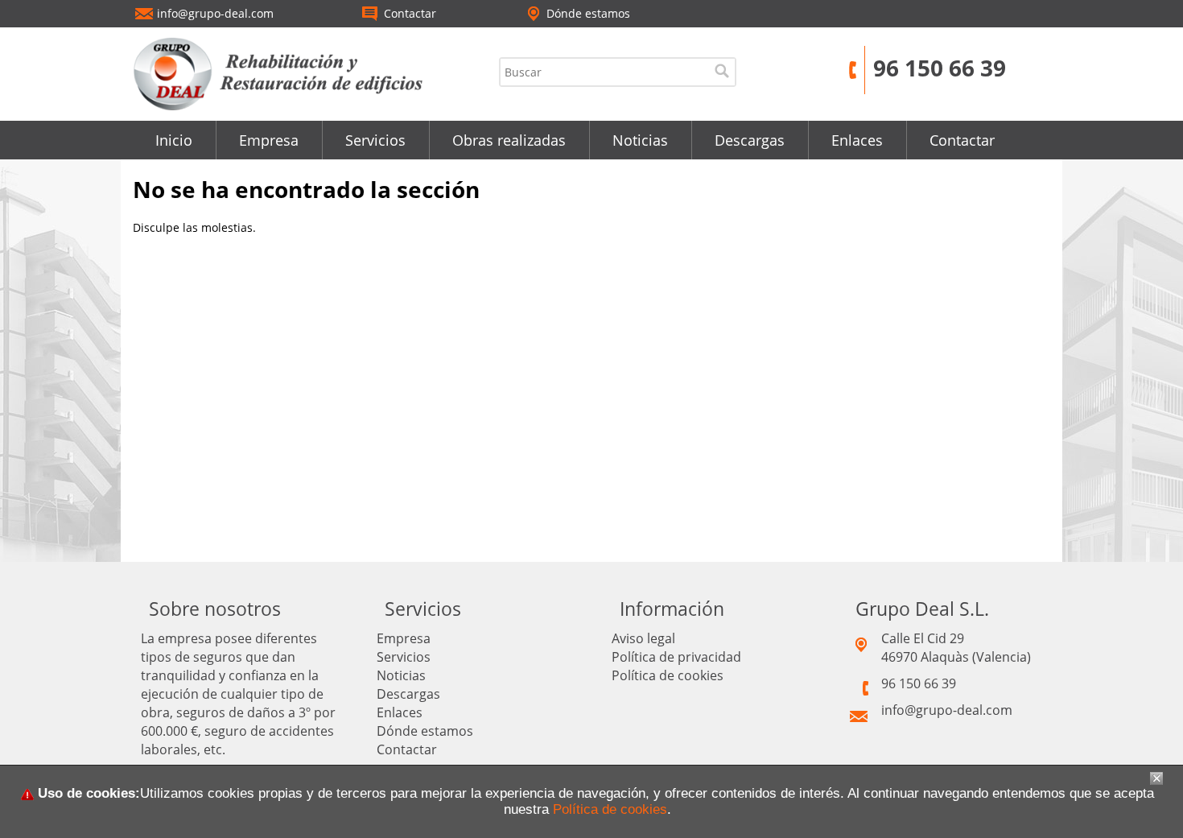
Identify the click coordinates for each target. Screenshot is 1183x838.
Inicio (173, 140)
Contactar (962, 140)
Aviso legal (643, 638)
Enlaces (857, 140)
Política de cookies (667, 675)
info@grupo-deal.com (946, 710)
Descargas (750, 140)
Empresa (269, 140)
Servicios (375, 140)
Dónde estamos (425, 731)
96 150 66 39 (939, 67)
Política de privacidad (676, 657)
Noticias (640, 140)
